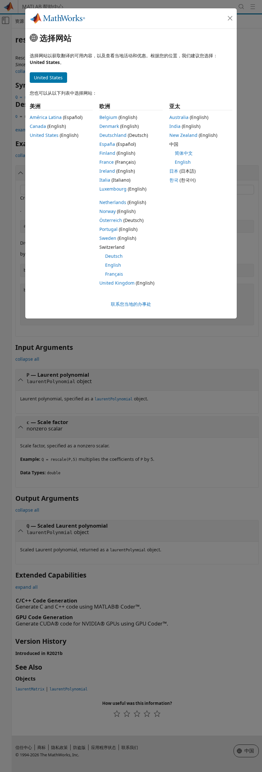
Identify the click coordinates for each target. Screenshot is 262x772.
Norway (107, 211)
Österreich (110, 220)
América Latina (46, 117)
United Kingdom (117, 283)
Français (114, 274)
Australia (179, 117)
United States (44, 135)
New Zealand (183, 135)
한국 (173, 180)
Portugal (108, 229)
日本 (173, 171)
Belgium (108, 117)
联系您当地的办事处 (131, 304)
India (175, 126)
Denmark (109, 126)
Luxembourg (113, 189)
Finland (107, 153)
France (106, 162)
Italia (104, 180)
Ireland (107, 171)
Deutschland (113, 135)
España (107, 144)
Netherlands (112, 202)
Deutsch (114, 256)
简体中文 (184, 153)
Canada (38, 126)
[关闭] (230, 18)
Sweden (107, 238)
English (113, 265)
